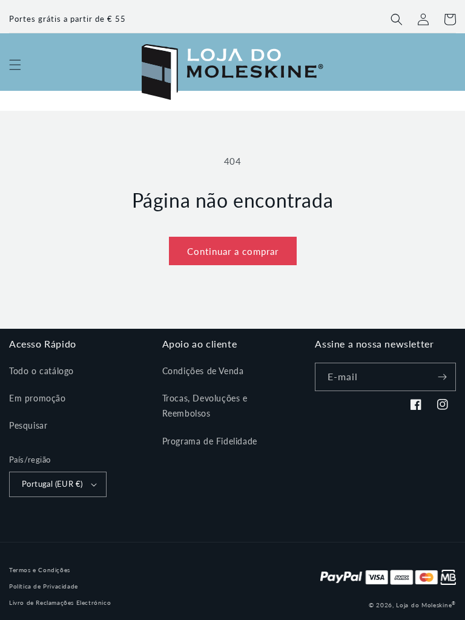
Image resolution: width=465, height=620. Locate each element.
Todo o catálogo (41, 371)
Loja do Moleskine (426, 604)
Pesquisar (28, 425)
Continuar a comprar (233, 251)
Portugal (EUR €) (52, 484)
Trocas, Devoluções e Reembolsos (205, 405)
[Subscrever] (442, 377)
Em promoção (37, 398)
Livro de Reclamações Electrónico (60, 602)
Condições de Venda (203, 371)
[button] (396, 19)
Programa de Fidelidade (209, 441)
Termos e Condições (39, 569)
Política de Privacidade (43, 586)
